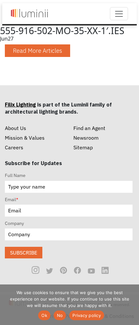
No (60, 315)
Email (11, 199)
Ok (44, 315)
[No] (131, 305)
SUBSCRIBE (23, 252)
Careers (14, 147)
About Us (15, 128)
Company (14, 223)
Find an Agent (89, 128)
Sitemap (83, 147)
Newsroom (86, 138)
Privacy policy (86, 315)
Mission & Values (25, 138)
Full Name (15, 175)
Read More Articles (37, 50)
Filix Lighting (20, 104)
